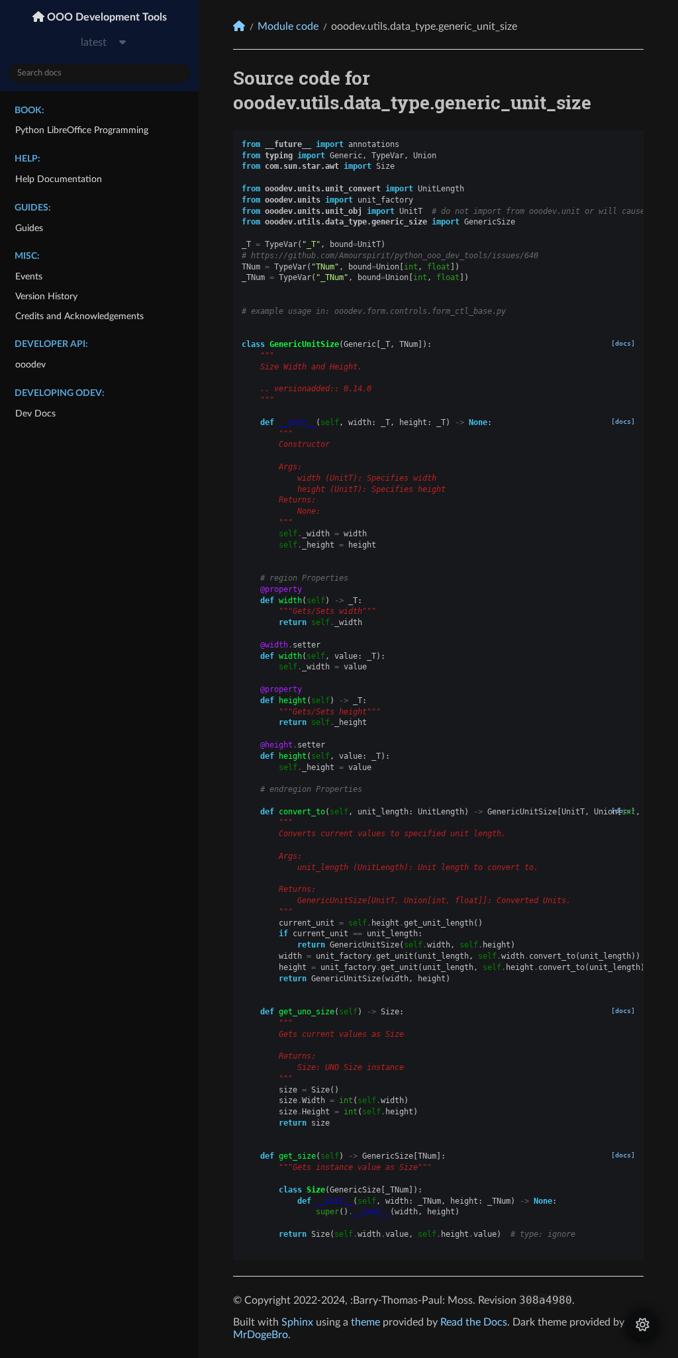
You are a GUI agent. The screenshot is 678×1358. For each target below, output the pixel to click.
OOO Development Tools (105, 17)
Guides (29, 228)
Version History (46, 296)
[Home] (239, 26)
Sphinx (297, 1322)
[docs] (623, 343)
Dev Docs (35, 413)
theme (365, 1322)
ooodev (30, 364)
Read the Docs (473, 1322)
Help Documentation (58, 179)
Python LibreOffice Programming (81, 130)
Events (28, 276)
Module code (288, 26)
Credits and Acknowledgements (79, 316)
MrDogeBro (260, 1335)
